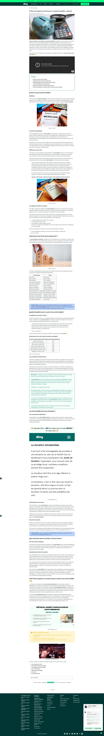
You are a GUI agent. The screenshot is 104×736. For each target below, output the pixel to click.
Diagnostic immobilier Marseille (25, 700)
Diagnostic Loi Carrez (38, 716)
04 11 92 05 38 (49, 702)
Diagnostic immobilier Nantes (25, 726)
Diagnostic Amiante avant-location (38, 704)
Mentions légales (63, 700)
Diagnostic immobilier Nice (25, 712)
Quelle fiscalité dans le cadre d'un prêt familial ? (44, 82)
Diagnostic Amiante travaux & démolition (38, 707)
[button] (101, 705)
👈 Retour (52, 689)
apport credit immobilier (37, 670)
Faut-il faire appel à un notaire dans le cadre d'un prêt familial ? (47, 87)
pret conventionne (35, 668)
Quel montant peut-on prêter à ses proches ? (43, 85)
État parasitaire (37, 728)
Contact (48, 705)
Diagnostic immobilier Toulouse (25, 715)
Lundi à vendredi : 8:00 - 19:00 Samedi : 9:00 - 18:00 (50, 699)
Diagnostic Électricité (38, 713)
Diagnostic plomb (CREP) (39, 711)
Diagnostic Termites (38, 709)
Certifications (63, 705)
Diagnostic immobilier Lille (25, 718)
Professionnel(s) (76, 700)
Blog (74, 697)
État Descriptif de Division (37, 724)
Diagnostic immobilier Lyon (25, 703)
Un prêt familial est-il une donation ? (41, 84)
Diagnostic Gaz (37, 714)
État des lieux (36, 726)
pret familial (63, 333)
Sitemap (48, 709)
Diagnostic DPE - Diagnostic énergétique (38, 699)
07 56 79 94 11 (49, 703)
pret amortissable (35, 673)
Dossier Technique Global (39, 721)
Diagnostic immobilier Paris (25, 698)
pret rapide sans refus (36, 664)
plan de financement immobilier (38, 665)
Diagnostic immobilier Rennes (25, 723)
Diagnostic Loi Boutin (38, 718)
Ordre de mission (63, 702)
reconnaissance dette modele (38, 667)
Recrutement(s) (76, 698)
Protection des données (64, 698)
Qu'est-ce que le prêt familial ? (40, 79)
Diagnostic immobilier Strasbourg (25, 721)
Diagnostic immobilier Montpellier (25, 709)
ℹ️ (0, 515)
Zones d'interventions (51, 707)
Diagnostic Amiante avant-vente (38, 702)
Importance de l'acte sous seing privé (42, 81)
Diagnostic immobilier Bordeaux (25, 706)
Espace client (66, 4)
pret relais (33, 672)
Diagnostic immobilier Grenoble (25, 729)
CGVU (61, 697)
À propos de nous (76, 702)
